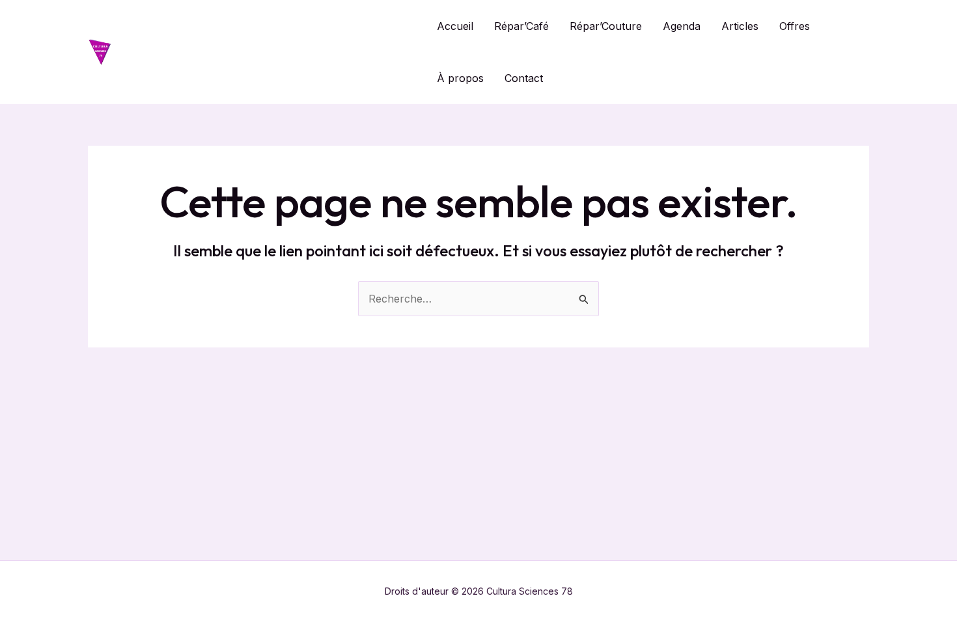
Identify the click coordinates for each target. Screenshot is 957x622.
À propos (460, 78)
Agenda (681, 26)
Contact (524, 78)
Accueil (455, 26)
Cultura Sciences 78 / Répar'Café (267, 52)
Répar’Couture (606, 26)
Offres (794, 26)
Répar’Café (521, 26)
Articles (739, 26)
